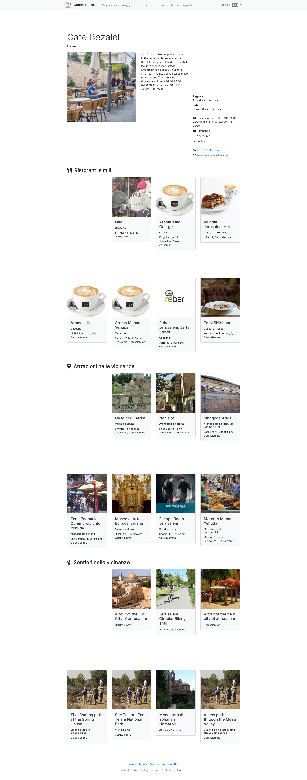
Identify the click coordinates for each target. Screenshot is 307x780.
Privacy (132, 764)
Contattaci (173, 764)
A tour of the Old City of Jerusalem (131, 616)
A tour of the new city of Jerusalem (219, 616)
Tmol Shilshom (217, 322)
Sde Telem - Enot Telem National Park (130, 719)
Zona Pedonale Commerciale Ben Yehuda (87, 523)
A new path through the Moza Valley (220, 719)
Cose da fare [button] (144, 5)
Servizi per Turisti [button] (167, 5)
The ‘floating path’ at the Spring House (87, 719)
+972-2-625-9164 (208, 150)
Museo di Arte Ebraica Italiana (129, 521)
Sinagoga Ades (217, 418)
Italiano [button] (226, 4)
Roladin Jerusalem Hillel (218, 224)
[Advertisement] (153, 22)
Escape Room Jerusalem (171, 521)
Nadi (119, 222)
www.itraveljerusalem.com (212, 155)
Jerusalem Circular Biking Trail (172, 619)
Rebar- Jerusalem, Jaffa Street (174, 327)
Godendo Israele (86, 5)
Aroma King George (170, 224)
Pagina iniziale (111, 5)
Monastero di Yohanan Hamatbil (171, 719)
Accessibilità (157, 764)
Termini (143, 764)
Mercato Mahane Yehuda (219, 521)
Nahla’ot (166, 418)
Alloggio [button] (127, 5)
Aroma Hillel (81, 322)
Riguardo (187, 5)
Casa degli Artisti (130, 418)
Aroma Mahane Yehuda (129, 325)
